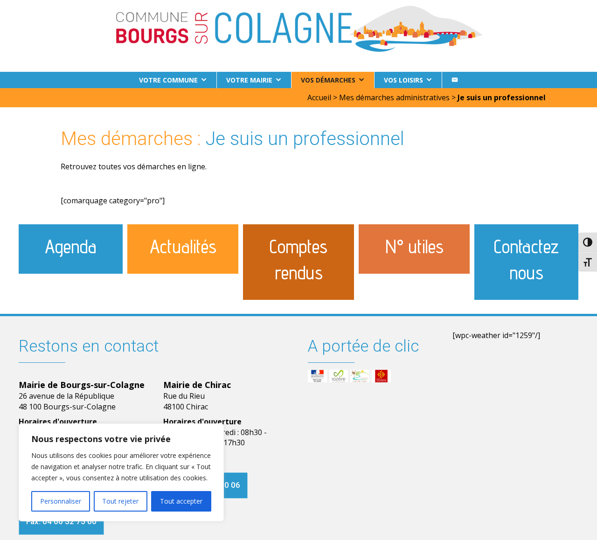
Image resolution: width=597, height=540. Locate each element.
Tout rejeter (120, 501)
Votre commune (168, 80)
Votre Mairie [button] (249, 80)
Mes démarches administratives (394, 97)
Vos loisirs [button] (403, 80)
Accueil (319, 97)
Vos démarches (328, 80)
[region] (121, 472)
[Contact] (454, 80)
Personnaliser (60, 501)
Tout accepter (181, 501)
